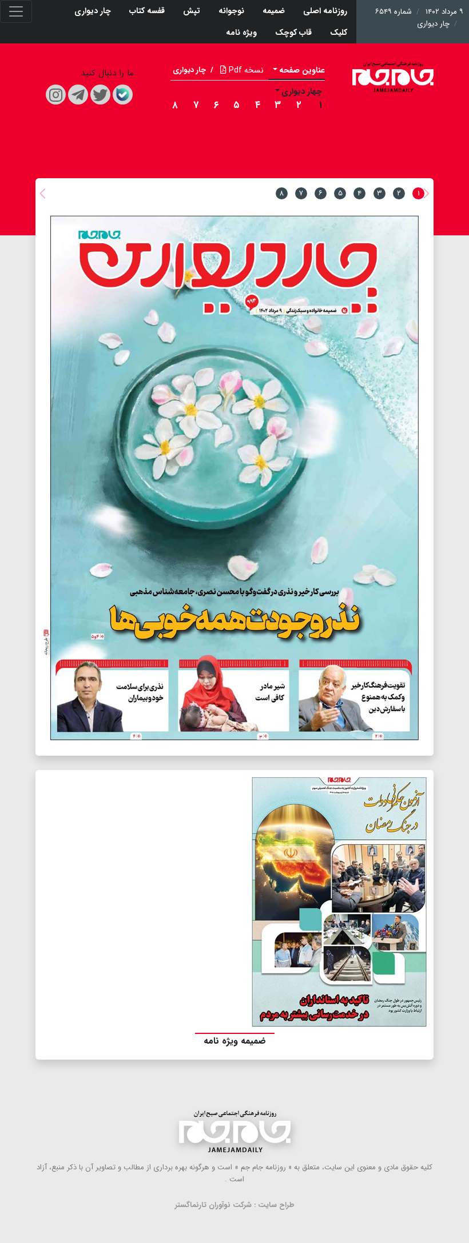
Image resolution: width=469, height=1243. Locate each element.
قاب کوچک (293, 32)
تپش (191, 11)
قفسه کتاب (147, 11)
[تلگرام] (78, 95)
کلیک (338, 32)
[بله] (123, 95)
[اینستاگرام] (56, 95)
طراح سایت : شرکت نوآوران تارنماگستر (235, 1205)
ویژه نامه (241, 32)
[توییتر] (100, 95)
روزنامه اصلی (325, 11)
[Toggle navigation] (16, 11)
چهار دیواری (301, 91)
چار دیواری (92, 11)
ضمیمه (274, 11)
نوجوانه (231, 11)
